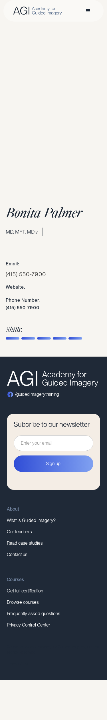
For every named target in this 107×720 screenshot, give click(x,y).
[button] (88, 10)
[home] (36, 10)
